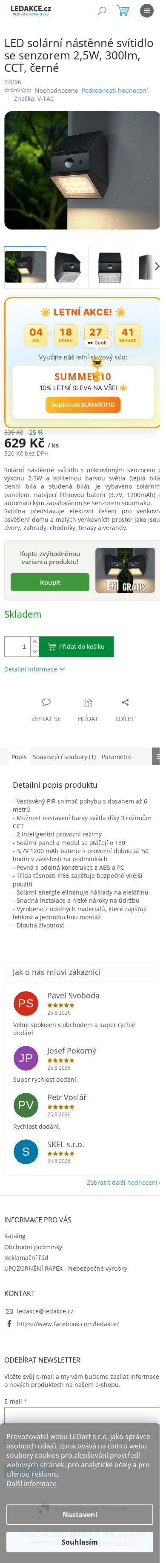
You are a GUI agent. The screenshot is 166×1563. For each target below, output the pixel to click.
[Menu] (146, 10)
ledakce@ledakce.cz (45, 1313)
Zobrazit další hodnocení (115, 1184)
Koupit (48, 576)
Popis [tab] (19, 750)
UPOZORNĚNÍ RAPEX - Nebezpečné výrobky (65, 1270)
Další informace (31, 1483)
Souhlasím (80, 1542)
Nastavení (80, 1514)
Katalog (15, 1237)
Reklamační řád (26, 1259)
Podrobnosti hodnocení (115, 90)
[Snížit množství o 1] (34, 645)
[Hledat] (102, 10)
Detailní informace (30, 662)
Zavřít (50, 687)
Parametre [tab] (117, 750)
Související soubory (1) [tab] (64, 750)
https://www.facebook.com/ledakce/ (68, 1325)
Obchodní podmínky (33, 1248)
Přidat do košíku (82, 640)
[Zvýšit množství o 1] (34, 635)
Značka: (34, 98)
